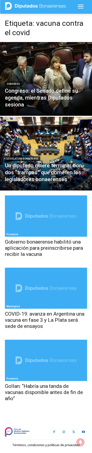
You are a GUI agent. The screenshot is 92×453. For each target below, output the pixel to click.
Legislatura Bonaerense (23, 158)
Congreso (13, 84)
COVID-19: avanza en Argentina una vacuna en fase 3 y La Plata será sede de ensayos (44, 320)
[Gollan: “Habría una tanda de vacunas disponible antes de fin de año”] (46, 360)
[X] (73, 432)
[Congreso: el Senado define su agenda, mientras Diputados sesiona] (46, 79)
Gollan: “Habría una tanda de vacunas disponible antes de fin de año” (44, 392)
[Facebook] (54, 432)
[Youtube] (83, 432)
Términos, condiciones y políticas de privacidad (46, 445)
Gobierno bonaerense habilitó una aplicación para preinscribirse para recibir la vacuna (44, 248)
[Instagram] (63, 432)
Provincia (12, 234)
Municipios (13, 306)
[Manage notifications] (80, 442)
